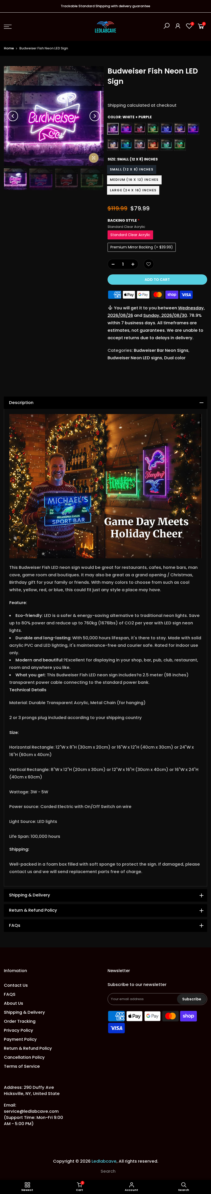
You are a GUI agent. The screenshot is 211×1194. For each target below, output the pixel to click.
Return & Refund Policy (28, 1048)
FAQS (9, 994)
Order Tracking (20, 1021)
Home (9, 48)
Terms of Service (22, 1066)
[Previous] (13, 116)
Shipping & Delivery (24, 1012)
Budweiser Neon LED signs (135, 358)
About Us (13, 1003)
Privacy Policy (18, 1030)
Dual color (175, 358)
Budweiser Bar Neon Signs (161, 350)
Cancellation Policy (24, 1057)
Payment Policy (20, 1039)
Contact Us (16, 985)
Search (108, 1171)
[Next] (95, 116)
